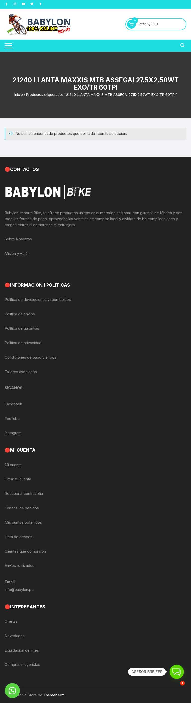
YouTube (12, 418)
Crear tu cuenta (18, 479)
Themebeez (53, 695)
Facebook (13, 404)
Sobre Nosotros (18, 239)
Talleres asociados (21, 371)
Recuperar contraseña (24, 493)
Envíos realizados (19, 565)
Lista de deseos (18, 536)
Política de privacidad (23, 342)
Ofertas (11, 621)
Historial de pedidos (22, 508)
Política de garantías (22, 328)
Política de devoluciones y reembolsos (38, 299)
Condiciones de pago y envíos (30, 357)
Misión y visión (17, 253)
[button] (12, 690)
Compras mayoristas (22, 664)
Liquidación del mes (22, 650)
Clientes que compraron (25, 551)
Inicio (18, 95)
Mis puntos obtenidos (23, 522)
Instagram (13, 432)
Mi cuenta (13, 464)
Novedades (15, 635)
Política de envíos (20, 314)
